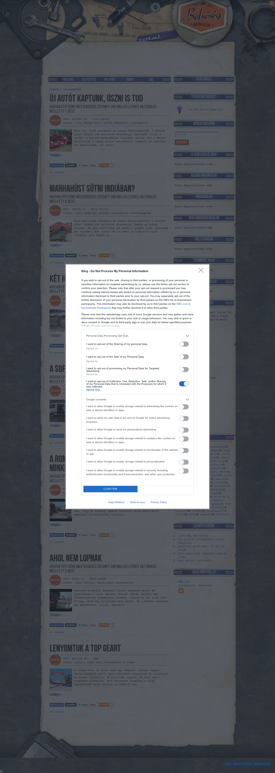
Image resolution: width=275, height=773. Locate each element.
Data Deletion (116, 502)
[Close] (202, 271)
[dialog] (137, 386)
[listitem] (137, 336)
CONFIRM (110, 489)
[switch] (184, 344)
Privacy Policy (159, 502)
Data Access (137, 502)
